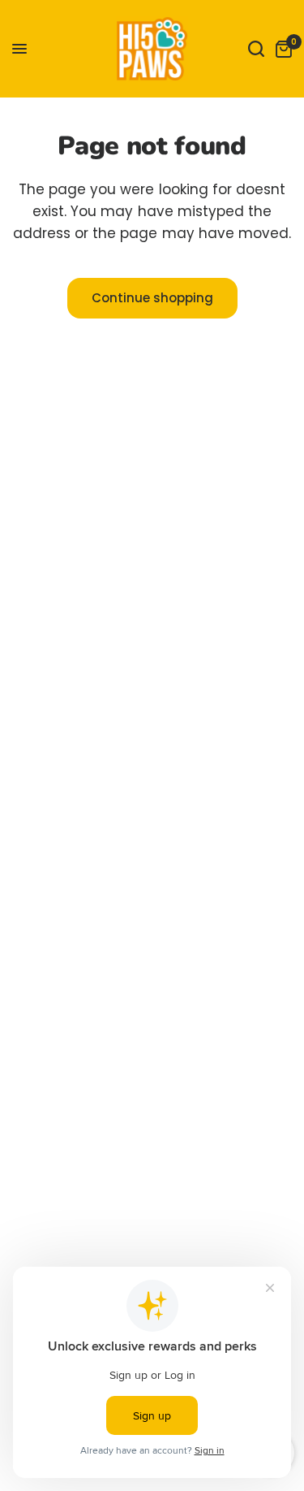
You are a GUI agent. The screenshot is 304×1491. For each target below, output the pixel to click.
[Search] (256, 49)
